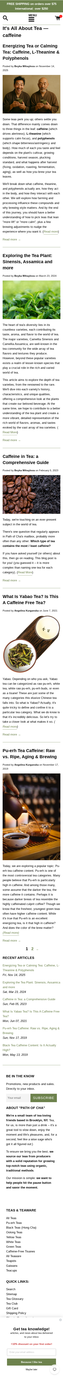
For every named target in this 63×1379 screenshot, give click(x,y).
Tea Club (12, 1303)
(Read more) (11, 932)
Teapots (11, 1261)
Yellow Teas (13, 1237)
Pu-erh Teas (14, 1223)
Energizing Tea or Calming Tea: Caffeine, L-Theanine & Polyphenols (31, 52)
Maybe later (31, 1369)
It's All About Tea (22, 28)
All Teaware (13, 1256)
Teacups (11, 1270)
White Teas (13, 1242)
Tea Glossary (14, 1299)
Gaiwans (12, 1265)
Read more (51, 231)
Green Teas (13, 1246)
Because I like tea (31, 1362)
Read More (10, 432)
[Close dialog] (60, 1319)
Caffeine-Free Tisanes (20, 1251)
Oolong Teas (14, 1232)
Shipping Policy (16, 1313)
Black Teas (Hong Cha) (21, 1227)
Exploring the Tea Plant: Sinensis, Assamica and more (27, 261)
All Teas (11, 1218)
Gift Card (12, 1308)
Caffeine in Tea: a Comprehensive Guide (29, 999)
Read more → (12, 239)
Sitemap (11, 1294)
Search (10, 1289)
